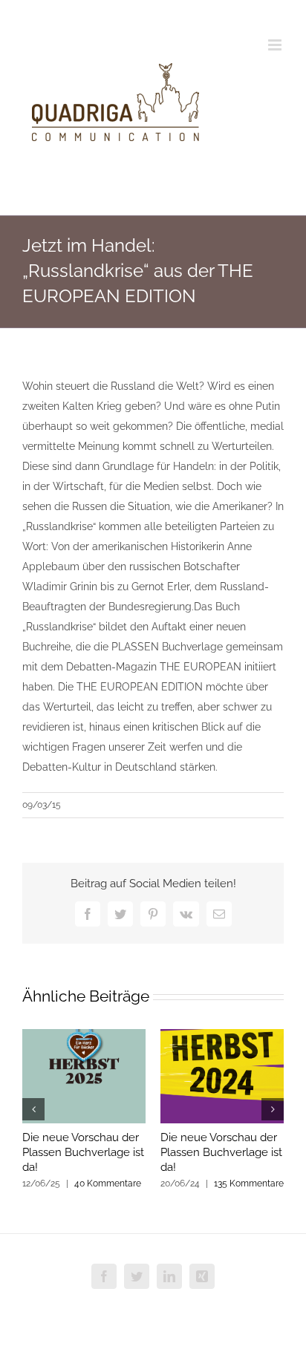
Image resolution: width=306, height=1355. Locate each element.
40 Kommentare (107, 1183)
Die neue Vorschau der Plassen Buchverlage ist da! (83, 1152)
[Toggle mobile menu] (276, 45)
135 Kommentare (249, 1183)
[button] (33, 1109)
